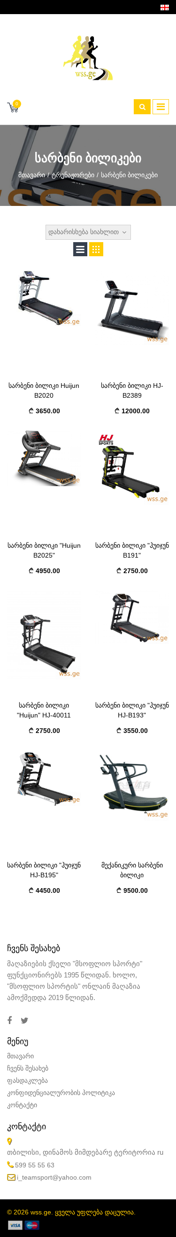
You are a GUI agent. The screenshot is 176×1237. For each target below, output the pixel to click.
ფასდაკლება (27, 1080)
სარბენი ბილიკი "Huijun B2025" (44, 550)
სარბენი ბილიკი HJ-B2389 (132, 390)
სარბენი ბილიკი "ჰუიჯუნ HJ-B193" (132, 710)
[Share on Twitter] (25, 1021)
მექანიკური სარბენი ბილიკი (132, 870)
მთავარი (31, 175)
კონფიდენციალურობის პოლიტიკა (61, 1092)
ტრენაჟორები (73, 175)
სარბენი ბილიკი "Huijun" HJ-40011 (44, 710)
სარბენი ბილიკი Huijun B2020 (43, 390)
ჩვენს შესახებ (27, 1068)
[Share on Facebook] (9, 1021)
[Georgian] (165, 7)
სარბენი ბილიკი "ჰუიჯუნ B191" (132, 550)
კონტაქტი (22, 1105)
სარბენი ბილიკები (129, 175)
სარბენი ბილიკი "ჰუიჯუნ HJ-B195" (44, 870)
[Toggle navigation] (161, 106)
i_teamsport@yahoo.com (54, 1177)
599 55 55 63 (34, 1165)
